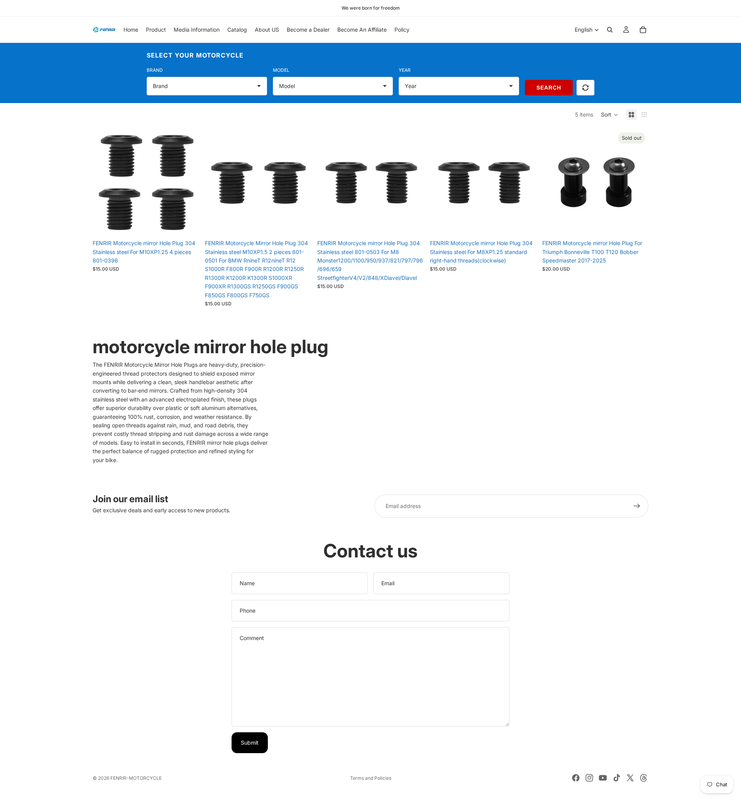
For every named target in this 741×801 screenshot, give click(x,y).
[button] (609, 114)
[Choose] (412, 224)
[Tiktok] (616, 777)
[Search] (609, 29)
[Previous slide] (104, 182)
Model (281, 70)
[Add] (187, 224)
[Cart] (642, 29)
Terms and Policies (370, 778)
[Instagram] (589, 777)
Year (405, 70)
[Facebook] (575, 777)
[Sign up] (637, 506)
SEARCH (548, 88)
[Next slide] (187, 182)
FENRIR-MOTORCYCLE (136, 778)
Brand (155, 70)
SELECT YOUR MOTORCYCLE (195, 55)
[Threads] (643, 777)
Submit (250, 742)
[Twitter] (630, 777)
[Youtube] (602, 777)
